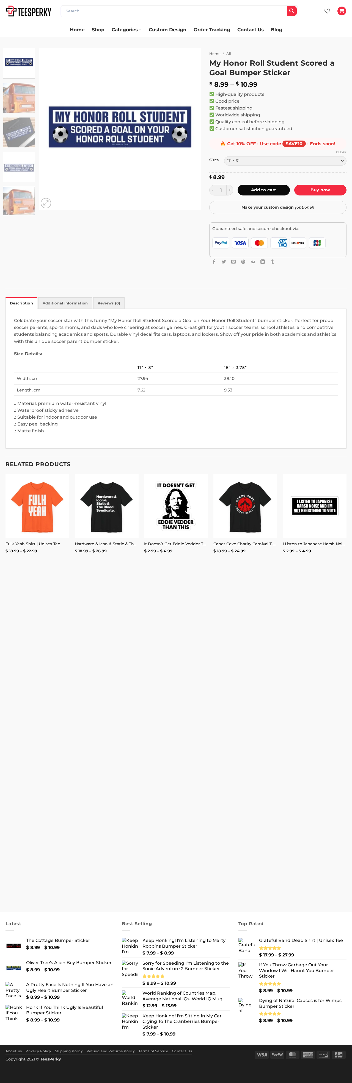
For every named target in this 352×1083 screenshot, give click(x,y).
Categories (125, 29)
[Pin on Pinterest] (243, 261)
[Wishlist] (327, 11)
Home (77, 29)
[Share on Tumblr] (272, 261)
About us (14, 1051)
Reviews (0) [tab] (109, 303)
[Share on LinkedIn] (262, 261)
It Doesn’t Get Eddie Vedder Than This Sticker (176, 543)
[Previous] (49, 129)
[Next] (191, 129)
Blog (276, 29)
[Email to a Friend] (233, 261)
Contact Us (250, 29)
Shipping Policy (69, 1051)
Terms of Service (153, 1051)
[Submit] (292, 11)
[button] (341, 11)
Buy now (320, 189)
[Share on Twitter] (223, 261)
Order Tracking (212, 29)
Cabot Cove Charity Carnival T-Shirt (245, 543)
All (228, 53)
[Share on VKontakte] (253, 261)
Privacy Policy (38, 1051)
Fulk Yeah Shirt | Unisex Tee (33, 543)
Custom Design (167, 29)
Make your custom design (277, 207)
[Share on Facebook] (214, 261)
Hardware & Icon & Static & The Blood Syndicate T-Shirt (107, 543)
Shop (98, 29)
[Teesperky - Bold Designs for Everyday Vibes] (29, 11)
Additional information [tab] (65, 303)
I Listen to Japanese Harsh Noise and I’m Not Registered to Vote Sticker (314, 543)
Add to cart (263, 189)
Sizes (214, 160)
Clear (341, 152)
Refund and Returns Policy (111, 1051)
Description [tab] (21, 303)
